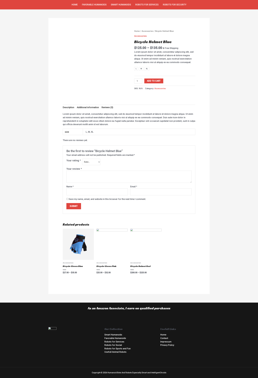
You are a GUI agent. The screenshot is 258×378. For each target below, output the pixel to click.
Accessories (147, 31)
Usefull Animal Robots (115, 352)
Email (133, 186)
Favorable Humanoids (94, 4)
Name (70, 186)
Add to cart (154, 81)
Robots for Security (174, 4)
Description (68, 107)
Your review (74, 168)
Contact (164, 338)
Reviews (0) (107, 107)
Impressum (165, 341)
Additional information (88, 107)
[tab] (68, 107)
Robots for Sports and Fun (117, 348)
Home (75, 4)
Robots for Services (147, 4)
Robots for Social (113, 345)
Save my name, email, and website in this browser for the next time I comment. (107, 199)
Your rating (73, 160)
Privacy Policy (167, 345)
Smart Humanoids (121, 4)
